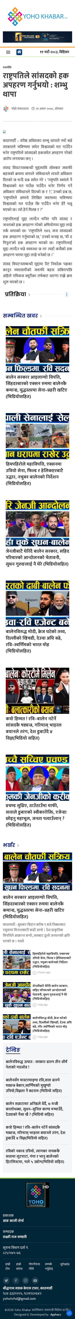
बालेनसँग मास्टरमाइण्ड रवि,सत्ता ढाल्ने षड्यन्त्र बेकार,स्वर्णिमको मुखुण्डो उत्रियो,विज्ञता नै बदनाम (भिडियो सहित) (34, 1085)
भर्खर (9, 845)
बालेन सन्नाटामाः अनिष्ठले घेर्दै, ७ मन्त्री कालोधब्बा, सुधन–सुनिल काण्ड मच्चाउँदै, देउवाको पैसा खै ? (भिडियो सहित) (34, 1109)
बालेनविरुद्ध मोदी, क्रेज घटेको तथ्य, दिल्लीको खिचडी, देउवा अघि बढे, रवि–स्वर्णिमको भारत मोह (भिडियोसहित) (36, 641)
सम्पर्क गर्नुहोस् (49, 1266)
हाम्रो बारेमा (19, 1266)
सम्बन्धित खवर (20, 315)
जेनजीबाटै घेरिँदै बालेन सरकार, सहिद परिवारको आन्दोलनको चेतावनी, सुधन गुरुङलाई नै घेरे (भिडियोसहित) (37, 557)
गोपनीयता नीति (34, 1266)
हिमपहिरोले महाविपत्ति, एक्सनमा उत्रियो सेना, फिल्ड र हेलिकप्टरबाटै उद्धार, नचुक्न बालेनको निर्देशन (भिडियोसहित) (34, 473)
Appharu (55, 1314)
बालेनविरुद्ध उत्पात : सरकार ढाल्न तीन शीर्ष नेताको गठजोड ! (36, 1065)
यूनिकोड (65, 1264)
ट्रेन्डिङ (13, 1050)
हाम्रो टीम (7, 1266)
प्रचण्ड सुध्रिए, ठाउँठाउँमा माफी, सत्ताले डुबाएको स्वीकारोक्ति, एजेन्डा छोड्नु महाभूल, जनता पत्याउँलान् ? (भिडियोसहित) (36, 815)
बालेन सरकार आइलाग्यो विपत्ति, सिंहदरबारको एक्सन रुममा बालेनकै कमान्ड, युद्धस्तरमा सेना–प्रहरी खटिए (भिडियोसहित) (36, 387)
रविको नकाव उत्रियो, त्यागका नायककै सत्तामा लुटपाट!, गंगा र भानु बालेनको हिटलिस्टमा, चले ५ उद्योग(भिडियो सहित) (35, 1156)
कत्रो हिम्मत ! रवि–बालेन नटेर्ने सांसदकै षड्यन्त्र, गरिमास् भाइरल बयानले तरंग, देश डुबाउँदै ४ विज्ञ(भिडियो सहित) (34, 728)
